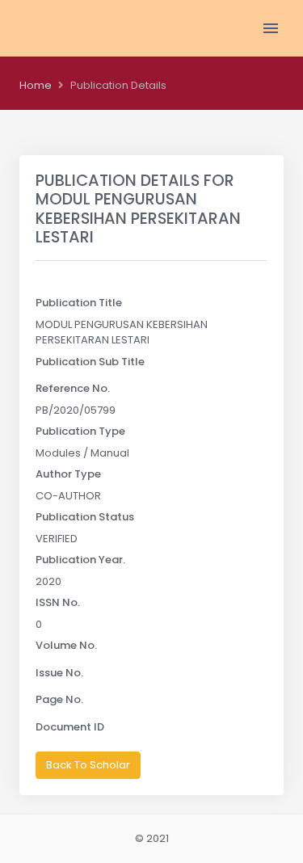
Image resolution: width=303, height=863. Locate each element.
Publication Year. (80, 559)
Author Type (68, 474)
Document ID (70, 727)
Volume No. (66, 645)
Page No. (59, 699)
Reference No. (73, 388)
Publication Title (79, 302)
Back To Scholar (88, 764)
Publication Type (80, 431)
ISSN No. (58, 602)
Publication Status (85, 516)
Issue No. (59, 672)
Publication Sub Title (90, 361)
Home (35, 85)
